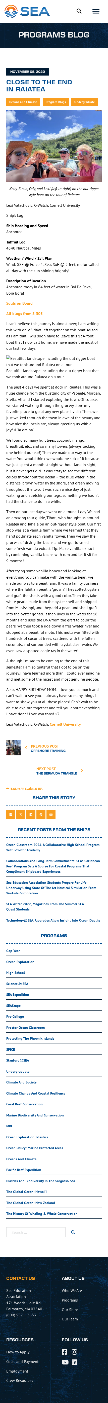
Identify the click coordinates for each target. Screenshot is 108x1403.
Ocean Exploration (20, 962)
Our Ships (70, 1309)
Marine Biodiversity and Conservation (35, 1115)
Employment (17, 1371)
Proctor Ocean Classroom (25, 1027)
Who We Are (72, 1290)
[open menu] (95, 11)
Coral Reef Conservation (24, 1104)
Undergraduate (84, 102)
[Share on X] (20, 814)
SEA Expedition (17, 994)
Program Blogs (56, 102)
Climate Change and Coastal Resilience (35, 1093)
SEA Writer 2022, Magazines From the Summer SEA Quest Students (45, 906)
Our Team (70, 1318)
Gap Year (13, 951)
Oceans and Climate (23, 102)
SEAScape (13, 1005)
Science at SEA (17, 983)
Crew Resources (19, 1380)
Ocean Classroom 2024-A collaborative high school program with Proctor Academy (52, 847)
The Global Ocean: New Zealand (30, 1203)
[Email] (51, 814)
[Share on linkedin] (30, 814)
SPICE (10, 1049)
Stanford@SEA (17, 1060)
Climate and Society (21, 1082)
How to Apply (17, 1351)
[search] (73, 1232)
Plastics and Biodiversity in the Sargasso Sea (40, 1181)
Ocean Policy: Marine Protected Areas (34, 1148)
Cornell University (65, 724)
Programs (70, 1300)
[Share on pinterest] (40, 814)
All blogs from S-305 (24, 313)
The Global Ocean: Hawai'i (26, 1191)
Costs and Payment (22, 1361)
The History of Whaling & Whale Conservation (42, 1213)
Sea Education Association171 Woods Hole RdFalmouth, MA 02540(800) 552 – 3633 (24, 1302)
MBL (9, 1126)
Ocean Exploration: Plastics (27, 1137)
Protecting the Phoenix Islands (30, 1038)
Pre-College (15, 1016)
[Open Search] (79, 11)
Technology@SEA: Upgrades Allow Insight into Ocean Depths (53, 920)
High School (15, 972)
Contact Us (20, 1279)
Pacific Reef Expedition (23, 1170)
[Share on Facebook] (10, 814)
